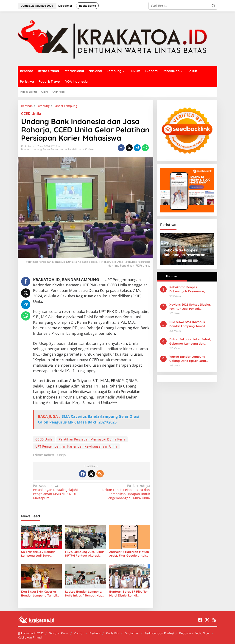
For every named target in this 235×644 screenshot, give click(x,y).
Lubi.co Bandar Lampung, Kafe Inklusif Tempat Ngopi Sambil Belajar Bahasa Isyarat (85, 593)
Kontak (79, 633)
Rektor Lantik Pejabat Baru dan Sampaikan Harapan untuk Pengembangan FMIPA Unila (126, 492)
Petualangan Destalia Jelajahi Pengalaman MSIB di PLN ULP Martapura (55, 492)
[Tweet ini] (129, 147)
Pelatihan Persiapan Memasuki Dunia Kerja (92, 439)
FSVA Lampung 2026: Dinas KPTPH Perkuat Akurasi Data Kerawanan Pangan (84, 554)
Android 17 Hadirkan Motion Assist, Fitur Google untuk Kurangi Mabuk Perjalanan (129, 554)
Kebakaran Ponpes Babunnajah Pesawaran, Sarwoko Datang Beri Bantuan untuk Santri (185, 252)
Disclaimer (132, 633)
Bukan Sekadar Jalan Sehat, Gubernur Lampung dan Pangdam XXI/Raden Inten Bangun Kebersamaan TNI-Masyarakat (190, 341)
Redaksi (95, 633)
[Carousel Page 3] (189, 260)
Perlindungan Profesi (159, 633)
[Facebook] (82, 473)
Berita (46, 149)
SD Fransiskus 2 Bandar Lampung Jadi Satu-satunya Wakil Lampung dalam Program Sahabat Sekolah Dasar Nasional (39, 554)
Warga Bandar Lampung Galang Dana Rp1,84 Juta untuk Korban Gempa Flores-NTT (190, 359)
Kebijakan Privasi (30, 637)
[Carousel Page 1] (178, 260)
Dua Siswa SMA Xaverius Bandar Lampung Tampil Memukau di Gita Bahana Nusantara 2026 (39, 593)
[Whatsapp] (145, 147)
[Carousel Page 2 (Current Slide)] (184, 260)
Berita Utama (59, 149)
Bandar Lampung (31, 149)
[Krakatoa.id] (117, 38)
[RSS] (100, 473)
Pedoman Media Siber (194, 633)
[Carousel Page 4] (195, 260)
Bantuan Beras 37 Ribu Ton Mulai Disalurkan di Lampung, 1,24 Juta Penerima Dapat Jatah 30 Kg (128, 593)
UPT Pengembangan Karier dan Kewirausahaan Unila (76, 446)
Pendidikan (74, 149)
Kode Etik (112, 633)
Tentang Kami (58, 633)
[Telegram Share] (137, 147)
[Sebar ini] (121, 147)
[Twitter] (91, 473)
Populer (172, 276)
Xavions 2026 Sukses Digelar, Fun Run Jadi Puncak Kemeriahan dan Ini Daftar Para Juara (190, 307)
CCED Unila (31, 113)
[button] (213, 6)
